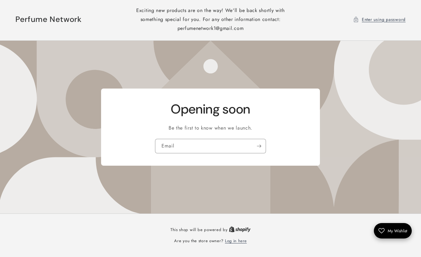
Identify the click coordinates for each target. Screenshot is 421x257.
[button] (379, 19)
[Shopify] (240, 230)
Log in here (236, 241)
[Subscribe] (259, 146)
